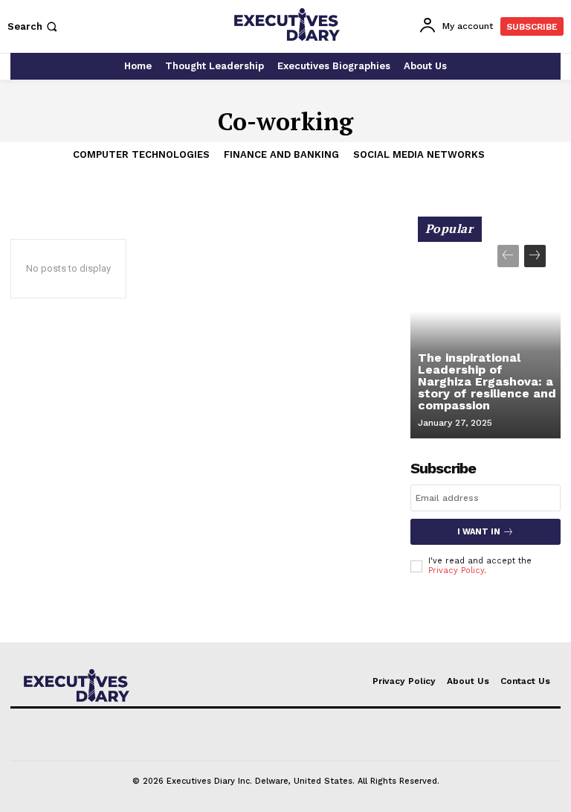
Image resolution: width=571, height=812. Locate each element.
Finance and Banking (281, 154)
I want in (478, 532)
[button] (33, 26)
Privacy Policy (456, 570)
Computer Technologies (141, 154)
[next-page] (535, 256)
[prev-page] (508, 256)
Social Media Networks (419, 154)
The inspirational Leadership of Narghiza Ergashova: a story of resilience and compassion (487, 381)
